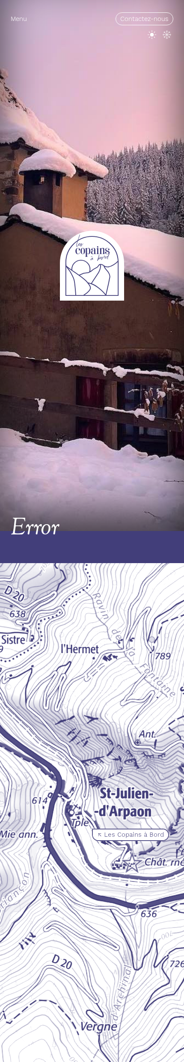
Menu (19, 19)
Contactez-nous (144, 19)
